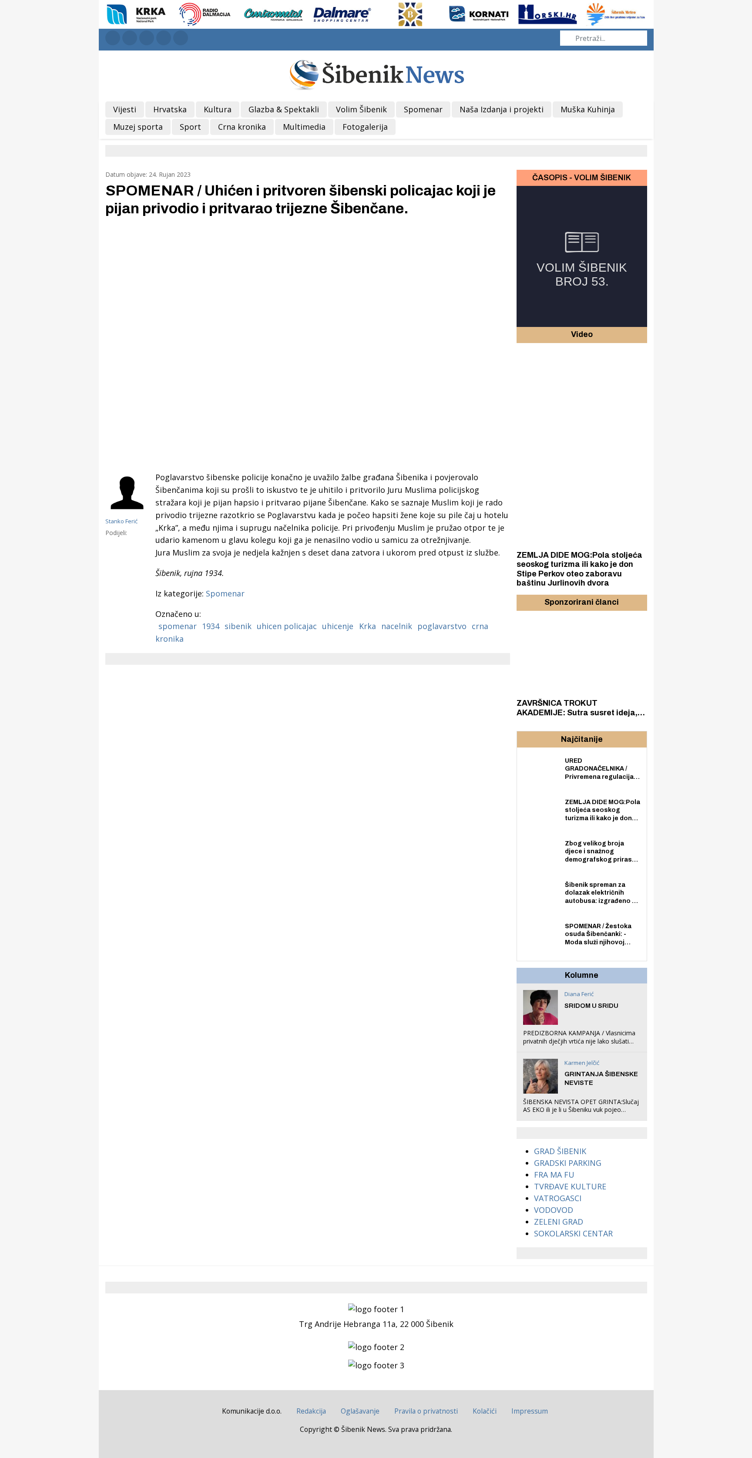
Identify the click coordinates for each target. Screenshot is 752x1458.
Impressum (529, 1411)
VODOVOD (553, 1210)
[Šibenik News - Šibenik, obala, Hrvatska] (376, 74)
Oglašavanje (360, 1411)
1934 (210, 626)
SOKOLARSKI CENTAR (573, 1233)
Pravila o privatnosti (426, 1411)
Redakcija (311, 1411)
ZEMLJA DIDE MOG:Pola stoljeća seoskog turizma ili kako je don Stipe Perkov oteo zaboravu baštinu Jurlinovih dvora (579, 569)
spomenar (177, 626)
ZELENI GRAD (558, 1221)
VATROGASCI (557, 1198)
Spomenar (225, 593)
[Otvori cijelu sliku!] (307, 343)
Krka (367, 626)
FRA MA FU (554, 1174)
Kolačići (485, 1411)
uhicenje (337, 626)
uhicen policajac (287, 626)
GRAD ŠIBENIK (560, 1151)
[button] (524, 602)
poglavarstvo (442, 626)
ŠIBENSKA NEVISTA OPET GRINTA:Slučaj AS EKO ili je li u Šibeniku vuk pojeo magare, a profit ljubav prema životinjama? (581, 1114)
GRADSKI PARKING (567, 1163)
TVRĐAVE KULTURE (570, 1186)
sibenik (238, 626)
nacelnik (396, 626)
